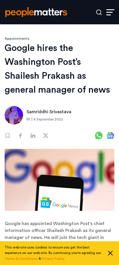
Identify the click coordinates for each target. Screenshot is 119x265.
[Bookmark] (7, 135)
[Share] (20, 135)
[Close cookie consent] (110, 253)
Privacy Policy (53, 258)
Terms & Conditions (21, 258)
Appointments (17, 38)
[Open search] (99, 12)
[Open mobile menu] (110, 12)
